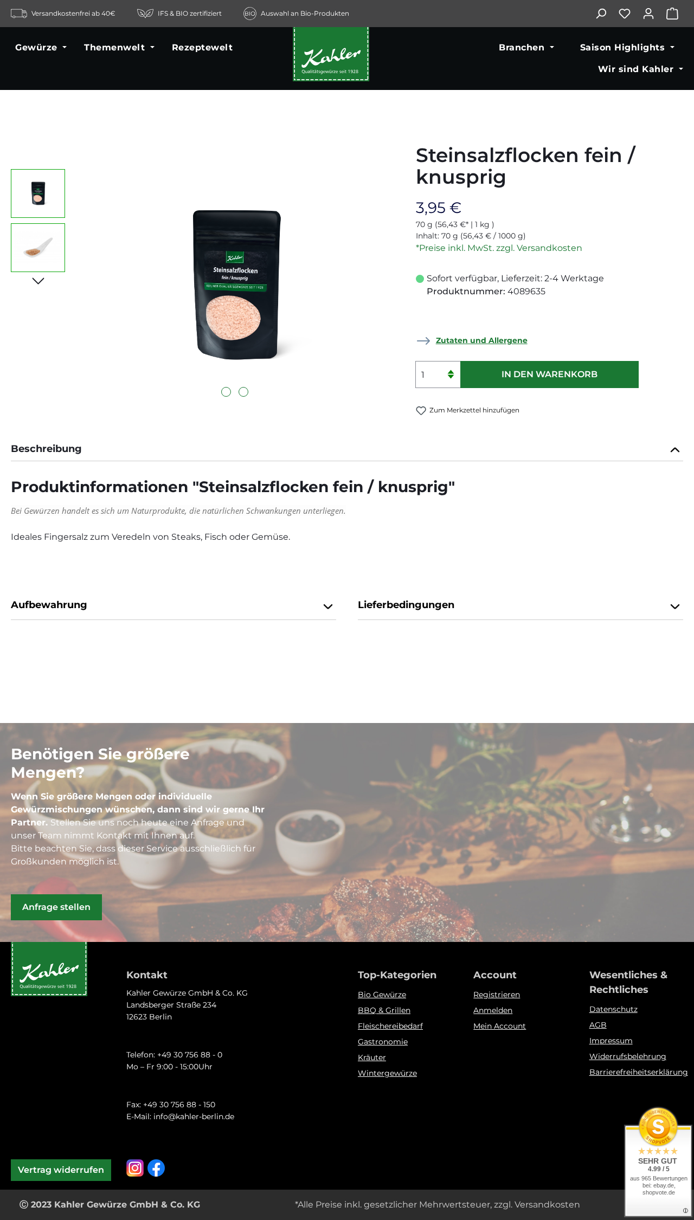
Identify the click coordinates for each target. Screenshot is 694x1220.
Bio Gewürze (382, 994)
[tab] (347, 450)
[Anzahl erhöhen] (450, 368)
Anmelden (492, 1010)
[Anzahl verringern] (450, 381)
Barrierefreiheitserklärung (638, 1072)
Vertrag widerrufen (61, 1170)
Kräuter (372, 1057)
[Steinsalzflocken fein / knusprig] (235, 286)
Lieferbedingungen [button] (406, 605)
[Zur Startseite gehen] (347, 58)
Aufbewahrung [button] (49, 605)
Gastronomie (383, 1042)
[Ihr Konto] (654, 13)
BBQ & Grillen (384, 1010)
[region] (202, 285)
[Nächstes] (38, 280)
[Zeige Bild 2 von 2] (243, 392)
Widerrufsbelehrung (627, 1056)
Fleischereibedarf (390, 1026)
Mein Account (499, 1026)
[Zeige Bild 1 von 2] (226, 392)
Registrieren (496, 994)
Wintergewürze (387, 1073)
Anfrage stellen (56, 907)
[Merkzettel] (630, 13)
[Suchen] (606, 13)
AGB (598, 1025)
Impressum (611, 1040)
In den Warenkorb (549, 374)
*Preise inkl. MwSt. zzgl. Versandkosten (499, 248)
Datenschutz (613, 1009)
